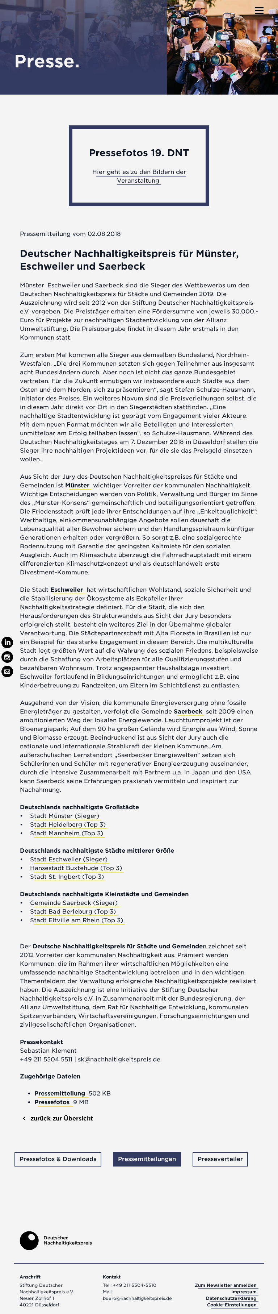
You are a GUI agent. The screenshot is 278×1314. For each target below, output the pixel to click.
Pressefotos (52, 1102)
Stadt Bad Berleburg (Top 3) (73, 911)
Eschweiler (66, 589)
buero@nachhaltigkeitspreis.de (137, 1298)
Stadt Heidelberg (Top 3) (68, 824)
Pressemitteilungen (147, 1159)
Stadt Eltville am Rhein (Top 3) (76, 920)
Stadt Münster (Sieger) (64, 815)
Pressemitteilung (60, 1093)
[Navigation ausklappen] (259, 8)
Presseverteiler (220, 1159)
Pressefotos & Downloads (58, 1159)
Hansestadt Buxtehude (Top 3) (76, 868)
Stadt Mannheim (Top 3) (66, 833)
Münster (77, 485)
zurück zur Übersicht (61, 1118)
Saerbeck (188, 711)
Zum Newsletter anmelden (226, 1285)
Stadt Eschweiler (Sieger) (69, 859)
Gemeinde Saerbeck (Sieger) (74, 902)
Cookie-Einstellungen (232, 1304)
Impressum (244, 1291)
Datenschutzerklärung (231, 1298)
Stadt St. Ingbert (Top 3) (67, 876)
